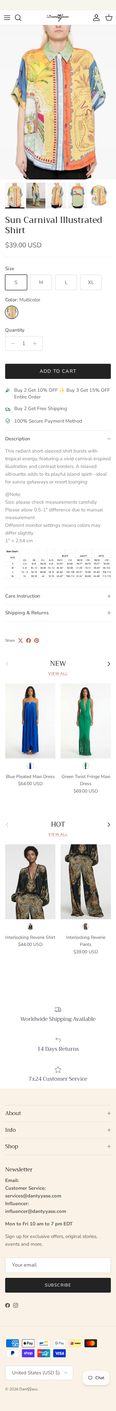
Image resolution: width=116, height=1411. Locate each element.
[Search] (21, 18)
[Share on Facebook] (28, 640)
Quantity (14, 330)
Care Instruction (22, 596)
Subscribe (58, 1285)
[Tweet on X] (20, 640)
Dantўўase (28, 1389)
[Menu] (7, 18)
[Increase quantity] (36, 343)
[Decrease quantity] (11, 343)
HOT (58, 824)
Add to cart (58, 371)
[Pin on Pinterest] (36, 640)
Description (17, 438)
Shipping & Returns (27, 612)
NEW (58, 664)
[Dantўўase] (58, 17)
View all (58, 673)
